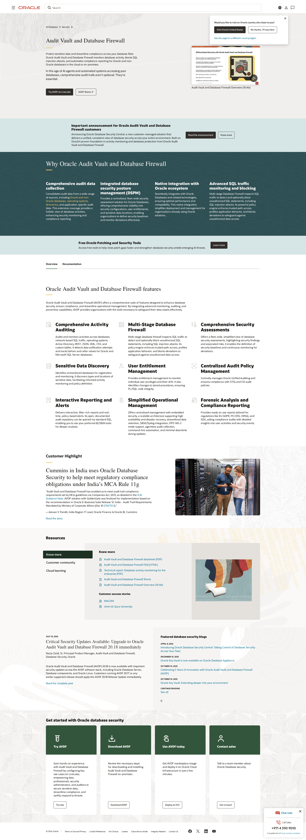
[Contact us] (293, 8)
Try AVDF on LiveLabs (59, 91)
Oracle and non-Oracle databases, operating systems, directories (67, 201)
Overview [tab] (51, 264)
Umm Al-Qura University (118, 606)
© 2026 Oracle (52, 831)
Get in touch (226, 804)
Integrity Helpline (158, 831)
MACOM (109, 601)
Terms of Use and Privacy (75, 831)
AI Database (52, 26)
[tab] (68, 554)
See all (164, 692)
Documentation (71, 264)
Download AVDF (119, 804)
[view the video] (226, 65)
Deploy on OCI (172, 804)
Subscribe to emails (139, 831)
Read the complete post (59, 683)
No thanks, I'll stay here (262, 29)
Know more (226, 134)
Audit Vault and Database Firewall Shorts (127, 579)
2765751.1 (109, 505)
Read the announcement (200, 134)
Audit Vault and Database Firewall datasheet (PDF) (133, 559)
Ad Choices (113, 831)
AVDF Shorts (84, 91)
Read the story (54, 518)
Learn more (219, 245)
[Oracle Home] (29, 8)
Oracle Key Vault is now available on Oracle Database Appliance (197, 660)
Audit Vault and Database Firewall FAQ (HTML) (131, 564)
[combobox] (153, 7)
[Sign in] (286, 8)
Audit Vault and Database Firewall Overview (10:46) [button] (133, 584)
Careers (125, 831)
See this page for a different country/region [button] (235, 38)
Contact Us (173, 831)
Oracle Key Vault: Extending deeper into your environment (194, 682)
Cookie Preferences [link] (97, 831)
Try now (60, 804)
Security (66, 26)
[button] (13, 8)
